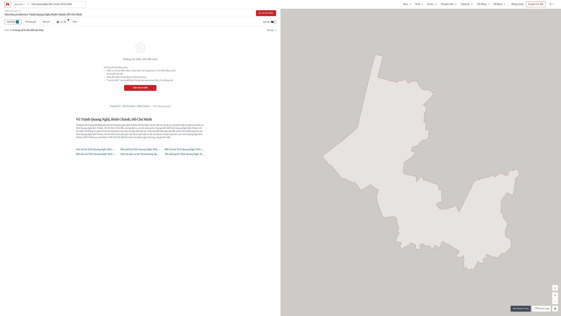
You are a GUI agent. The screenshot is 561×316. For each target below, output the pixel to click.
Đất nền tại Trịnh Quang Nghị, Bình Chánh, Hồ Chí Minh (96, 154)
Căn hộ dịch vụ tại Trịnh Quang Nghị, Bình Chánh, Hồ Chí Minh (140, 154)
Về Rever (498, 4)
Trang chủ (115, 106)
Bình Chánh (144, 106)
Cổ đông (481, 4)
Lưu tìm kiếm (267, 13)
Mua (405, 4)
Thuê (417, 4)
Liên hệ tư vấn (140, 88)
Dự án (430, 4)
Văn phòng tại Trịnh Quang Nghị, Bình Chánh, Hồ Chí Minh (185, 154)
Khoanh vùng (543, 309)
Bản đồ (266, 22)
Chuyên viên (447, 4)
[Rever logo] (7, 4)
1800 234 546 (114, 137)
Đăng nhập (517, 4)
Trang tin (465, 4)
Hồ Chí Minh (128, 106)
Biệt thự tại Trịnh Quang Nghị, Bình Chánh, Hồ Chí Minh (185, 149)
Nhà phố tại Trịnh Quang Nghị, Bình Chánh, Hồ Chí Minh (140, 149)
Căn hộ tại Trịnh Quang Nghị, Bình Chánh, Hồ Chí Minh (96, 149)
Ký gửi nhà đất (535, 4)
